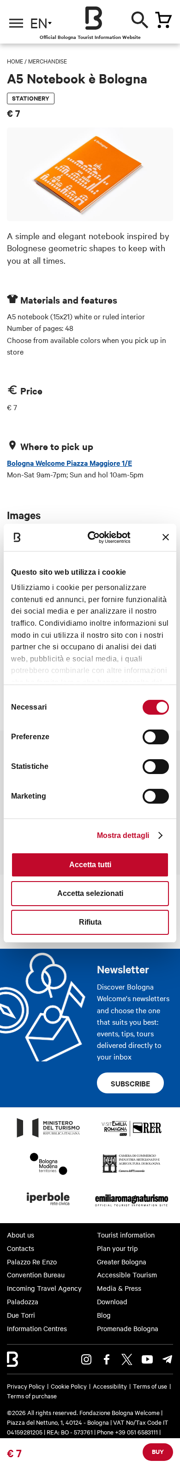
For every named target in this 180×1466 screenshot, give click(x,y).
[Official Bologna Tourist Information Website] (93, 18)
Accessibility (110, 1386)
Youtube (147, 1359)
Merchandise (47, 61)
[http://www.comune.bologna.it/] (48, 1208)
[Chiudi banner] (165, 537)
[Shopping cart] (163, 20)
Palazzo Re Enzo (32, 1261)
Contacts (20, 1248)
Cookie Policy (69, 1386)
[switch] (156, 737)
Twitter (126, 1359)
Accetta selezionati (90, 893)
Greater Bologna (121, 1261)
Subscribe (130, 1083)
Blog (104, 1315)
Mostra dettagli (123, 835)
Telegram (167, 1359)
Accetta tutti (90, 865)
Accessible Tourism (127, 1274)
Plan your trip (117, 1248)
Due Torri (21, 1315)
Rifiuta (90, 922)
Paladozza (22, 1301)
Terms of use (150, 1386)
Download (112, 1301)
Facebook (106, 1359)
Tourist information (126, 1234)
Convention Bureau (36, 1274)
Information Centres (37, 1328)
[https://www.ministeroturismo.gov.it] (48, 1137)
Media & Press (119, 1288)
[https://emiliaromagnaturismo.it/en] (131, 1208)
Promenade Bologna (127, 1328)
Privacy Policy (26, 1386)
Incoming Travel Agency (44, 1288)
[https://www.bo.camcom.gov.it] (131, 1172)
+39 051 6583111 (137, 1432)
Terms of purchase (32, 1395)
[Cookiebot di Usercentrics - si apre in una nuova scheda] (96, 537)
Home (15, 61)
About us (20, 1234)
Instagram (86, 1359)
